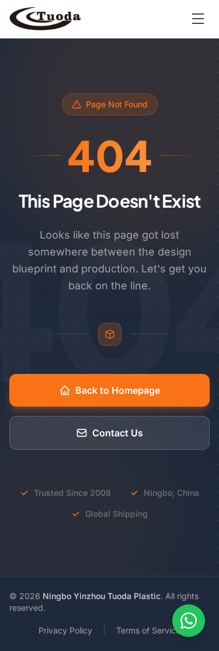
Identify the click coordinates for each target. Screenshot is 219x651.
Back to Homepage (117, 390)
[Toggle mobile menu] (198, 18)
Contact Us (117, 433)
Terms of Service (148, 630)
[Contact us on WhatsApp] (188, 620)
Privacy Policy (65, 630)
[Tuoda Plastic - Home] (45, 18)
